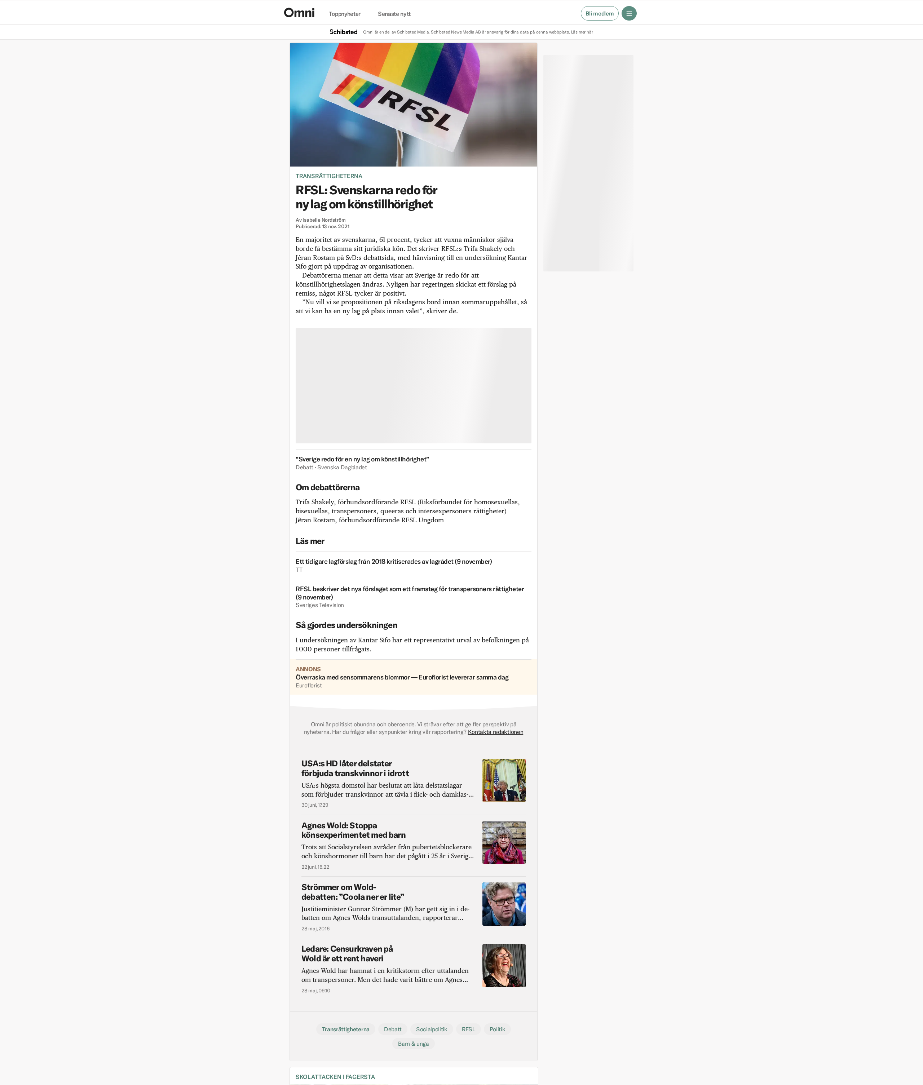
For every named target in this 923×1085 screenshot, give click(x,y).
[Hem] (299, 12)
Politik (497, 1029)
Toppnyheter (345, 14)
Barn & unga (413, 1043)
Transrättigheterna (329, 176)
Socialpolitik (431, 1029)
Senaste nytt (394, 14)
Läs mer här (582, 32)
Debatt (393, 1029)
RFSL (468, 1029)
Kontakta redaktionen (496, 731)
